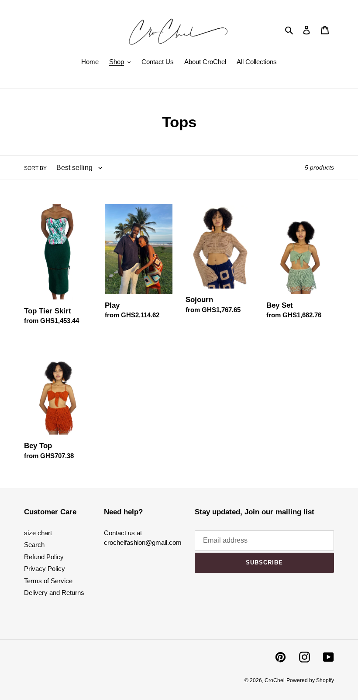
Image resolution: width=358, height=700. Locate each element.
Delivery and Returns (54, 592)
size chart (38, 533)
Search (34, 544)
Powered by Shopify (310, 680)
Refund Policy (44, 557)
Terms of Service (48, 580)
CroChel (275, 680)
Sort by (35, 168)
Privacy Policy (44, 568)
